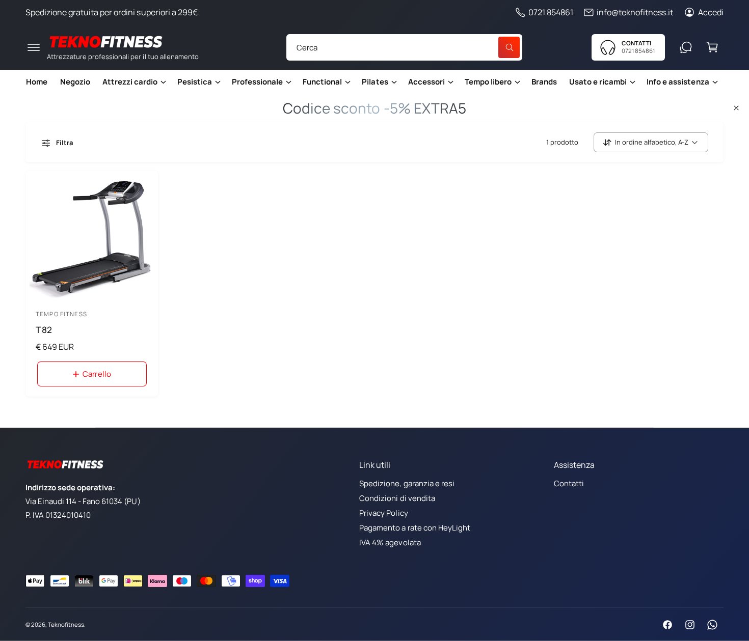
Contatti (569, 483)
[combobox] (404, 47)
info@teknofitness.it (635, 12)
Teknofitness (66, 624)
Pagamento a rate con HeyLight (414, 527)
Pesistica (194, 81)
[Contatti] (686, 47)
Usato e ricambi (598, 81)
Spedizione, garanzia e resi (406, 483)
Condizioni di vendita (397, 498)
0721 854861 (550, 12)
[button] (33, 47)
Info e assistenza (678, 81)
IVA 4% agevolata (389, 542)
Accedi (711, 12)
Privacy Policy (383, 513)
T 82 (44, 330)
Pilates (375, 81)
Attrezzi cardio (129, 81)
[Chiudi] (736, 108)
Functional (322, 81)
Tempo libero (488, 81)
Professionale (257, 81)
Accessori (426, 81)
